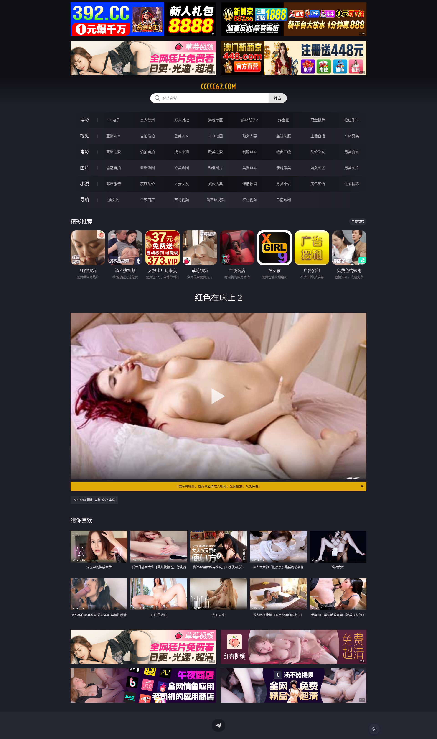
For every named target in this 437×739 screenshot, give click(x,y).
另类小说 (283, 183)
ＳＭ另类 (351, 135)
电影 (84, 152)
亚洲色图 (147, 167)
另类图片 (351, 167)
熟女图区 (317, 167)
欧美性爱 (215, 151)
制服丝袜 (249, 151)
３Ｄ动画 (215, 135)
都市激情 (113, 183)
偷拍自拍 (147, 151)
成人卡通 (181, 151)
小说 (84, 184)
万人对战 (181, 120)
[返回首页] (374, 729)
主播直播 (317, 135)
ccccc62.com (218, 86)
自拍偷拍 (147, 135)
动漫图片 (215, 167)
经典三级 (283, 151)
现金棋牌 (317, 120)
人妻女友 (181, 183)
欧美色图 (181, 167)
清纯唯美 (283, 167)
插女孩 (113, 199)
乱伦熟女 (317, 151)
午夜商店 (147, 199)
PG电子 (113, 120)
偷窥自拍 (113, 167)
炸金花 (283, 120)
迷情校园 (249, 183)
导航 (84, 200)
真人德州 (147, 120)
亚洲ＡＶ (113, 135)
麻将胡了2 (249, 120)
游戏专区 (215, 120)
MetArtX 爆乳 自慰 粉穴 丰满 (94, 500)
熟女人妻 (249, 135)
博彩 (84, 120)
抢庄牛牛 (351, 120)
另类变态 (351, 151)
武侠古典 (215, 183)
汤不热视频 (215, 199)
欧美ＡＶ (181, 135)
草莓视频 (181, 199)
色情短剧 (283, 199)
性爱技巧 (351, 183)
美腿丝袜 (249, 167)
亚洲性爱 (113, 151)
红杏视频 (249, 199)
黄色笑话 (317, 183)
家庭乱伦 (147, 183)
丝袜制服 (283, 135)
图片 (84, 168)
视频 (84, 136)
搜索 (277, 98)
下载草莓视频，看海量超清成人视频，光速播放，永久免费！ (218, 486)
